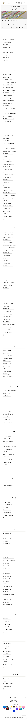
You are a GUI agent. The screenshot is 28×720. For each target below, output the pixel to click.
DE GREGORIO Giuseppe (9, 245)
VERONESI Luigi (7, 656)
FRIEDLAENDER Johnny (9, 324)
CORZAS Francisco (8, 200)
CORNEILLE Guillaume (9, 195)
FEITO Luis (6, 306)
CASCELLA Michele (8, 161)
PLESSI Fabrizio (7, 512)
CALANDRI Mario (7, 140)
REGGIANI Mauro (7, 543)
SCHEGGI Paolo (7, 573)
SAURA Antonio (7, 565)
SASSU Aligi (6, 563)
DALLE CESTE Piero (8, 234)
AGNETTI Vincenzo (8, 44)
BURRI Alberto (7, 121)
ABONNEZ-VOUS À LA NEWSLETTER (14, 701)
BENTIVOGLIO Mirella (9, 90)
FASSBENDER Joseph (8, 303)
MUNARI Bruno (7, 462)
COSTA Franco (7, 203)
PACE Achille (6, 502)
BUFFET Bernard (7, 116)
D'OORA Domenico (8, 232)
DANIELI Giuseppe (8, 237)
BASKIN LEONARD (8, 85)
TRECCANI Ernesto (8, 626)
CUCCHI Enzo (6, 213)
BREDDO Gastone (8, 105)
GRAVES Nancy (7, 368)
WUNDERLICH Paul (8, 683)
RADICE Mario (7, 533)
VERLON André (7, 651)
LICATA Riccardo (7, 422)
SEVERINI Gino (7, 589)
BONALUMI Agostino (8, 98)
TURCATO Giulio (7, 629)
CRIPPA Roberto (7, 211)
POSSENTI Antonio (8, 515)
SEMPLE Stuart (7, 584)
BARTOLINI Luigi (7, 79)
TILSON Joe (6, 621)
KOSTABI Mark (7, 396)
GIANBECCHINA (7, 358)
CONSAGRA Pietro (8, 190)
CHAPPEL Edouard (8, 180)
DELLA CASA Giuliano (9, 247)
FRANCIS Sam (6, 321)
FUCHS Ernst (6, 329)
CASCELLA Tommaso (8, 164)
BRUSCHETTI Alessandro (9, 113)
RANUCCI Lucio (7, 538)
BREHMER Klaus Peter (9, 108)
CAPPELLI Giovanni (8, 153)
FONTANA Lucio (7, 316)
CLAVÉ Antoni (6, 185)
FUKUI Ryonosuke (7, 332)
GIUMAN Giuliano (7, 366)
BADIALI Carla (7, 74)
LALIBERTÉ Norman (8, 414)
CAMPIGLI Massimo (8, 146)
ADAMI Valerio (7, 42)
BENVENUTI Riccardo (8, 92)
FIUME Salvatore (7, 314)
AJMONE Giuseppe (8, 47)
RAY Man (5, 541)
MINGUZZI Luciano (8, 457)
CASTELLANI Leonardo (9, 172)
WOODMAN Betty (7, 681)
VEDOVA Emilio (7, 648)
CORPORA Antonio (8, 198)
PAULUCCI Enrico (7, 507)
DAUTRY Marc (7, 240)
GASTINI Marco (7, 350)
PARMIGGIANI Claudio (9, 504)
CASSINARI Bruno (7, 166)
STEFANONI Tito (7, 597)
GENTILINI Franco (8, 355)
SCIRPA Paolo (6, 581)
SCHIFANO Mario (7, 576)
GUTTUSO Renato (8, 376)
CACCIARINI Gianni (8, 135)
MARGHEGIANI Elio (8, 441)
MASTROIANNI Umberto (9, 446)
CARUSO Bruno (7, 159)
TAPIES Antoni (6, 619)
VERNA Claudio (7, 654)
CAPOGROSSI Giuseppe (9, 151)
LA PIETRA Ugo (7, 411)
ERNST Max (6, 288)
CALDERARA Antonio (8, 143)
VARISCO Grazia (7, 646)
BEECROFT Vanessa (8, 87)
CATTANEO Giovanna (8, 174)
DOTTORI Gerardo (8, 266)
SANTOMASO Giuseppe (9, 560)
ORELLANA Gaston (8, 485)
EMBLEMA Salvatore (8, 282)
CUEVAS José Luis (7, 216)
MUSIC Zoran (6, 464)
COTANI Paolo (6, 208)
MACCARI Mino (7, 436)
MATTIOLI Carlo (7, 451)
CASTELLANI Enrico (8, 169)
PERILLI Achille (7, 510)
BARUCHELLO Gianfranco (10, 82)
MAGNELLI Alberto (8, 438)
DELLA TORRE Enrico (8, 250)
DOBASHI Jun (6, 260)
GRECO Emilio (7, 371)
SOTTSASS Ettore (7, 591)
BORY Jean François (8, 100)
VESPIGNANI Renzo (8, 659)
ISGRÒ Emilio (6, 393)
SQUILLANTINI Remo (8, 594)
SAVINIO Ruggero (7, 568)
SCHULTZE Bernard (8, 578)
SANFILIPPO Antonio (8, 558)
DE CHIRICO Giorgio (8, 242)
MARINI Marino (7, 444)
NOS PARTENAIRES (14, 704)
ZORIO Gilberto (7, 686)
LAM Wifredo (6, 416)
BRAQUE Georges (7, 103)
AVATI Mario (6, 60)
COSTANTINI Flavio (8, 206)
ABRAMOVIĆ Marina (8, 39)
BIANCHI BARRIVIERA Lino (10, 95)
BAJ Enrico (6, 77)
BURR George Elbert (8, 118)
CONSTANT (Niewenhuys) (9, 193)
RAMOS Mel (6, 536)
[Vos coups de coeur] (22, 3)
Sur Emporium (14, 697)
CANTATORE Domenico (9, 148)
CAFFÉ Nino (6, 138)
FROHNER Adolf (7, 327)
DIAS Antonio (6, 255)
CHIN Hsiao (6, 182)
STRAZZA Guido (7, 599)
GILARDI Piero (7, 363)
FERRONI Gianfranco (8, 308)
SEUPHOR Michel (7, 586)
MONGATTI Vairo (7, 459)
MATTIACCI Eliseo (7, 449)
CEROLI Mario (7, 177)
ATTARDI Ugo (6, 57)
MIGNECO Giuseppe (8, 454)
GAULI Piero (6, 353)
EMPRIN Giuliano (7, 285)
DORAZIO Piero (7, 263)
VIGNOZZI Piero (7, 664)
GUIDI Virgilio (6, 374)
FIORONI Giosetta (8, 311)
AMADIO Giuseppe (8, 52)
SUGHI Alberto (7, 602)
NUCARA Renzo (7, 483)
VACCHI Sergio (7, 643)
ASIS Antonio (6, 55)
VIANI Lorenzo (6, 661)
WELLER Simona (7, 678)
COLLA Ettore (6, 187)
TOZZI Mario (6, 624)
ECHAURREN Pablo (8, 280)
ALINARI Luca (6, 50)
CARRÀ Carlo (6, 156)
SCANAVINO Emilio (8, 571)
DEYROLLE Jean (7, 253)
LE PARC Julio (6, 419)
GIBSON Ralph (7, 361)
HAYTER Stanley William (9, 390)
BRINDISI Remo (7, 111)
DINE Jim (5, 258)
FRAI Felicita (6, 319)
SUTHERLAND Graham (9, 604)
